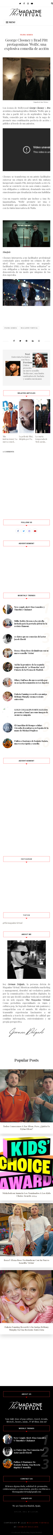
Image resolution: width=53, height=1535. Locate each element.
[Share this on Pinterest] (26, 341)
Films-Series (26, 35)
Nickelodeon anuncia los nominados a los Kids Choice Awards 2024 (26, 1194)
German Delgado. (28, 1527)
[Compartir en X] (20, 341)
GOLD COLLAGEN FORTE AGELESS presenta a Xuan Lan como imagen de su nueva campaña (31, 712)
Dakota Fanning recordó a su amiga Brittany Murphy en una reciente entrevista (30, 697)
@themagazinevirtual (12, 922)
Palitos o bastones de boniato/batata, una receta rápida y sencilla (31, 742)
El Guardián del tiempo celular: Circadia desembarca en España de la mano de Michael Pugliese (31, 728)
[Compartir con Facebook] (14, 341)
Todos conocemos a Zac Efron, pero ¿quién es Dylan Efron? (26, 1127)
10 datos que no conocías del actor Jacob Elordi (29, 1451)
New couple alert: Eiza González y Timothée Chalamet (29, 608)
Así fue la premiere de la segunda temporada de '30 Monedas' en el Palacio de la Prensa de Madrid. (29, 667)
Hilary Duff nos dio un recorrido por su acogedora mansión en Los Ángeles (31, 681)
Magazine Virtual (29, 328)
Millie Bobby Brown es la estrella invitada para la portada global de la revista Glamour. (30, 624)
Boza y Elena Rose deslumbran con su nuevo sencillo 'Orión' (31, 652)
